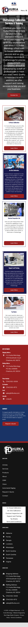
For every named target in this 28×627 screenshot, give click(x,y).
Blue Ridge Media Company (11, 615)
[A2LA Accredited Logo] (14, 2)
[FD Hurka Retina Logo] (10, 7)
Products (5, 473)
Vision (4, 484)
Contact (5, 496)
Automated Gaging (8, 488)
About (4, 476)
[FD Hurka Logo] (14, 446)
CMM (4, 480)
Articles (5, 465)
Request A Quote (8, 492)
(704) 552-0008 (12, 381)
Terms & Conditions (16, 617)
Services (5, 469)
